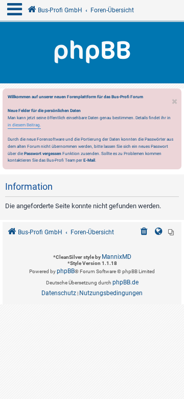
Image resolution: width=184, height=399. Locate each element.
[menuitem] (144, 232)
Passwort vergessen (42, 153)
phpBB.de (125, 282)
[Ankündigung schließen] (174, 99)
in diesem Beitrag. (24, 124)
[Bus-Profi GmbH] (92, 53)
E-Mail (89, 160)
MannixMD (116, 256)
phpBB (66, 271)
